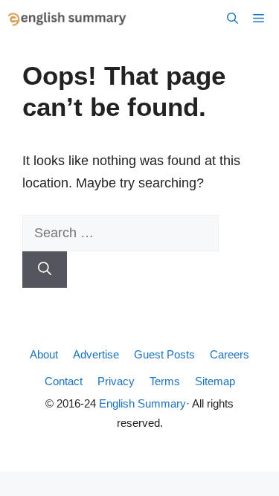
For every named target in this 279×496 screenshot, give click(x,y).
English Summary (142, 403)
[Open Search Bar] (232, 18)
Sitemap (215, 381)
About (44, 354)
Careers (229, 354)
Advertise (96, 354)
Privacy (116, 381)
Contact (64, 381)
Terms (165, 381)
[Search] (44, 269)
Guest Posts (164, 354)
